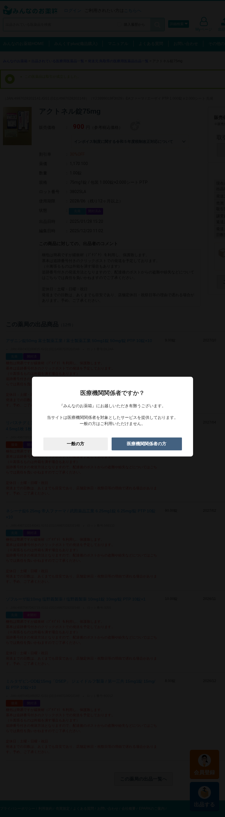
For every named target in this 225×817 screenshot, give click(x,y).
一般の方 (75, 443)
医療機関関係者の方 (146, 443)
